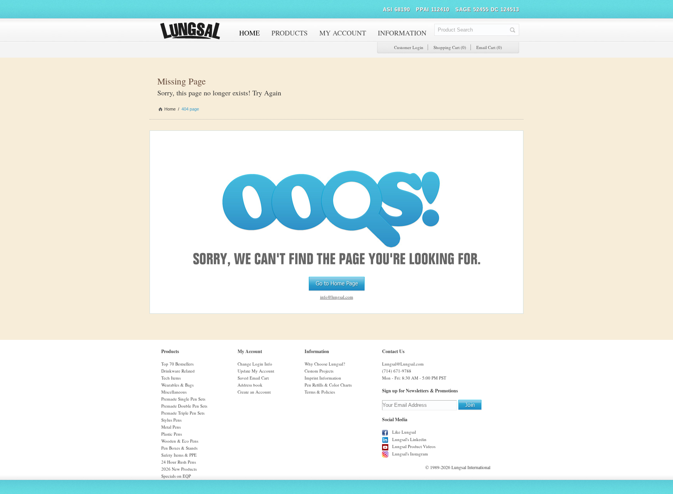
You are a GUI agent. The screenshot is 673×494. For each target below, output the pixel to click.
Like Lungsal (404, 432)
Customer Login (408, 47)
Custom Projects (319, 371)
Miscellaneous (174, 392)
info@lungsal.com (336, 297)
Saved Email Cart (253, 378)
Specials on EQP (176, 476)
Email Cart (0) (489, 47)
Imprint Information (323, 378)
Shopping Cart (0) (449, 47)
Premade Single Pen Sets (183, 399)
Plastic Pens (171, 434)
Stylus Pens (171, 420)
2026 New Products (179, 469)
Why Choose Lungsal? (325, 364)
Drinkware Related (178, 371)
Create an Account (254, 392)
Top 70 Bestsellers (177, 364)
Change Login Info (255, 364)
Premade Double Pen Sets (184, 406)
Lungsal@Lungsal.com (403, 364)
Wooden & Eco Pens (179, 441)
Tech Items (171, 378)
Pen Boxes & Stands (179, 448)
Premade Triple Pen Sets (182, 413)
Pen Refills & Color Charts (328, 385)
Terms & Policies (320, 392)
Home (170, 109)
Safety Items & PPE (179, 455)
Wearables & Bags (177, 385)
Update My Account (256, 371)
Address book (250, 385)
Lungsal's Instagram (410, 454)
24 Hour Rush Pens (178, 462)
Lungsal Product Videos (413, 446)
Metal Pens (171, 427)
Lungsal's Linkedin (409, 439)
